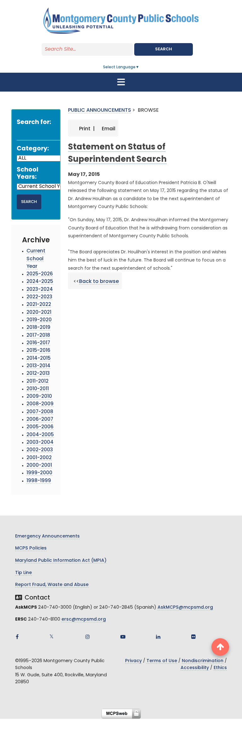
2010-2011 (37, 389)
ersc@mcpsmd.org (83, 619)
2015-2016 (38, 350)
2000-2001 (39, 465)
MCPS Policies (31, 548)
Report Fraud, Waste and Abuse (52, 585)
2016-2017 (38, 343)
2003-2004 (40, 442)
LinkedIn (158, 636)
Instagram (87, 636)
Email (108, 129)
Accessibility (195, 668)
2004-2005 (40, 435)
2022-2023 (39, 297)
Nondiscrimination (202, 661)
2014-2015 (38, 358)
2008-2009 (40, 404)
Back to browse (99, 281)
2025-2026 (39, 274)
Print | (86, 129)
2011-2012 (37, 381)
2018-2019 (38, 327)
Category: (33, 149)
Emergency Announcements (47, 536)
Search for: (34, 123)
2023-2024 (39, 289)
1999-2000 (39, 473)
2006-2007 (39, 419)
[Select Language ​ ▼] (139, 67)
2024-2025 (39, 281)
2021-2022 (38, 304)
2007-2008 (39, 412)
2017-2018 (38, 335)
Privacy (133, 661)
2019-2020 (39, 320)
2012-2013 (38, 373)
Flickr (193, 636)
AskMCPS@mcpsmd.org (185, 607)
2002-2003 (39, 450)
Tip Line (23, 573)
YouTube (123, 636)
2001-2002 (39, 458)
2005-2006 (40, 427)
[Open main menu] (121, 82)
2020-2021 (38, 312)
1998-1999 (38, 481)
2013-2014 (38, 366)
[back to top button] (220, 647)
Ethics (220, 668)
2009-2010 (39, 396)
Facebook (17, 636)
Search (163, 49)
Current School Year (35, 259)
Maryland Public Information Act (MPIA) (61, 560)
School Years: (27, 173)
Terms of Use (162, 661)
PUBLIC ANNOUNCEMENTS (99, 110)
